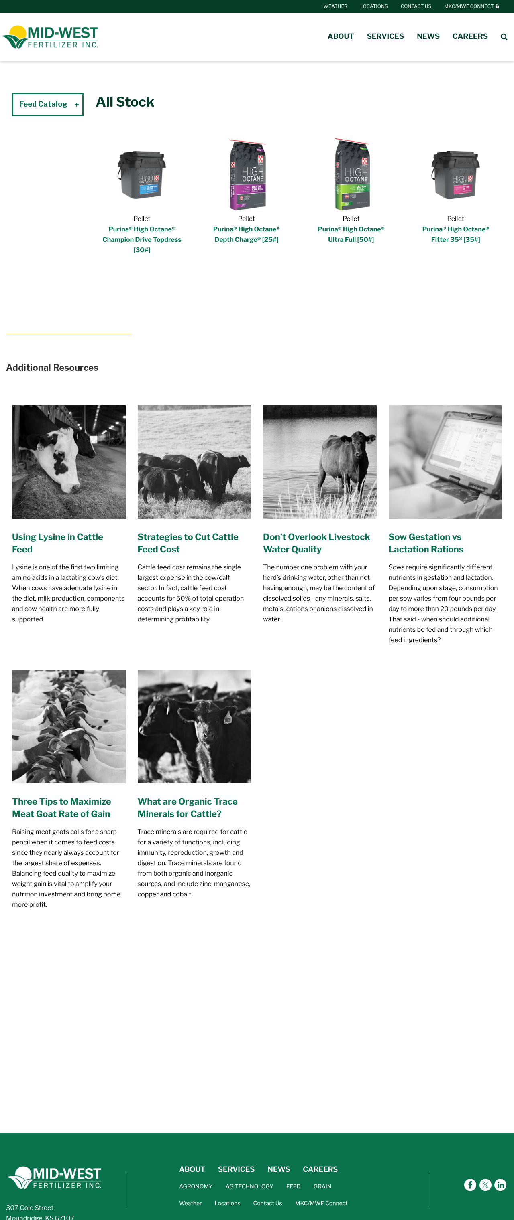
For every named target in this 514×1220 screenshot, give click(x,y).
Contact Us (416, 6)
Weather (335, 6)
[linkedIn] (500, 1186)
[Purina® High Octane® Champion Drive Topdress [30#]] (142, 173)
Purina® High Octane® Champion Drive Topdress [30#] (142, 239)
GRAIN (323, 1186)
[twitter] (485, 1186)
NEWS (278, 1169)
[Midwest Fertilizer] (50, 36)
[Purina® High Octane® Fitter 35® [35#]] (456, 173)
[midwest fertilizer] (55, 1177)
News (428, 36)
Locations (374, 6)
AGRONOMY (196, 1186)
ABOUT (192, 1169)
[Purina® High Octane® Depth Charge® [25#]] (246, 173)
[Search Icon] (504, 37)
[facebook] (470, 1186)
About (341, 36)
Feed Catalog (43, 104)
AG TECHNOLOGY (249, 1186)
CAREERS (320, 1169)
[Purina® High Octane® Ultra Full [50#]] (351, 173)
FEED (293, 1186)
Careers (470, 36)
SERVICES (236, 1169)
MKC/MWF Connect (469, 6)
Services (385, 36)
